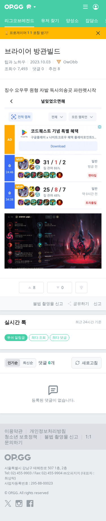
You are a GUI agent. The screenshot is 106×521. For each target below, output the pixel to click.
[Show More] (31, 6)
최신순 (28, 362)
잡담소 (91, 20)
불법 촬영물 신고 (61, 437)
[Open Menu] (95, 6)
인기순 (13, 362)
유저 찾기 (50, 20)
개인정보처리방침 (48, 431)
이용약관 (14, 431)
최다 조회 (38, 337)
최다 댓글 (59, 337)
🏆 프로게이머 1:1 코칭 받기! (26, 33)
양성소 (72, 20)
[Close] (98, 33)
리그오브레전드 (19, 20)
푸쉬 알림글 (16, 337)
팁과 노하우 (15, 62)
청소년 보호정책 (21, 437)
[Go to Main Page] (14, 7)
